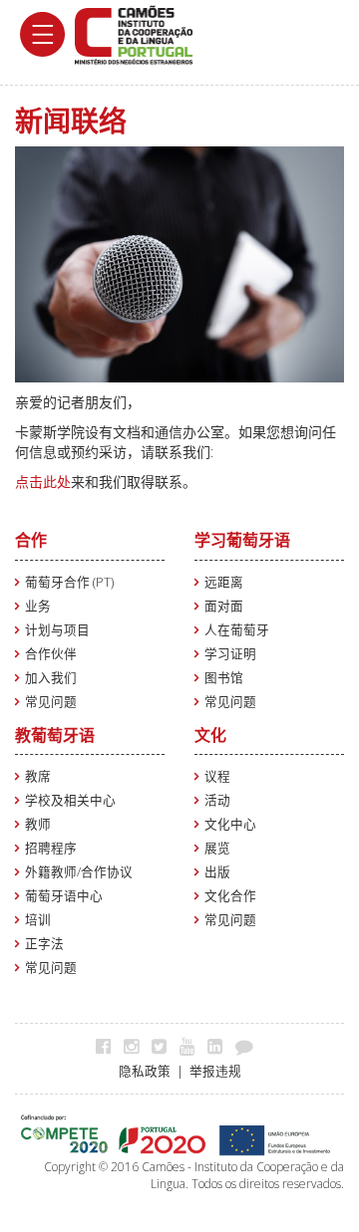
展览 (217, 848)
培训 (38, 919)
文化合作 (230, 895)
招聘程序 (51, 848)
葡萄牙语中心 (64, 895)
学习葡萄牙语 (242, 540)
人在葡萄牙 (236, 629)
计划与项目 (57, 629)
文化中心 (230, 824)
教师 (38, 824)
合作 (31, 540)
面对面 (223, 606)
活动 (217, 800)
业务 (38, 606)
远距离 (223, 582)
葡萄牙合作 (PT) (69, 582)
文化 (210, 735)
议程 (217, 776)
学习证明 (230, 653)
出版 (217, 871)
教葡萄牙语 (55, 735)
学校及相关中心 (70, 800)
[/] (133, 33)
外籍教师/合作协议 (79, 871)
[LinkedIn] (219, 1046)
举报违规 (215, 1071)
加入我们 (51, 677)
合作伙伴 (51, 653)
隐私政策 (145, 1071)
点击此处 (43, 481)
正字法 (44, 943)
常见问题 (51, 701)
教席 (38, 776)
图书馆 (223, 677)
